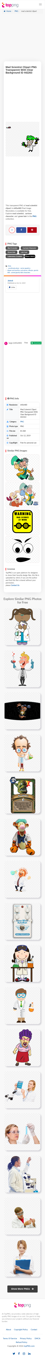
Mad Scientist (12, 248)
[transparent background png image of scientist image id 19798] (22, 1258)
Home (8, 11)
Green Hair (11, 252)
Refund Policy (21, 1342)
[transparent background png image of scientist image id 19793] (22, 1216)
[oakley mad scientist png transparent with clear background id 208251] (22, 711)
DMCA (37, 1339)
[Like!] (12, 230)
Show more (30, 256)
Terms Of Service (10, 1339)
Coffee (12, 287)
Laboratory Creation (15, 256)
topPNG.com (29, 1346)
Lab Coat (24, 252)
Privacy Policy (26, 1339)
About (8, 1330)
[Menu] (40, 4)
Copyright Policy (21, 1330)
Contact (34, 1330)
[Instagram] (24, 1354)
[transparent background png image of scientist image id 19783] (22, 1132)
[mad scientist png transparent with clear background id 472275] (22, 879)
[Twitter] (14, 1354)
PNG (16, 11)
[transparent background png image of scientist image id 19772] (22, 1090)
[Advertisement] (22, 38)
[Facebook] (21, 230)
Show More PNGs (20, 1289)
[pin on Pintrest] (37, 611)
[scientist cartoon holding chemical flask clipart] (22, 1005)
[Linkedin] (29, 1354)
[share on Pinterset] (32, 230)
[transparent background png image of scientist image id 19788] (22, 1174)
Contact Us (15, 585)
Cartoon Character (29, 248)
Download (37, 343)
